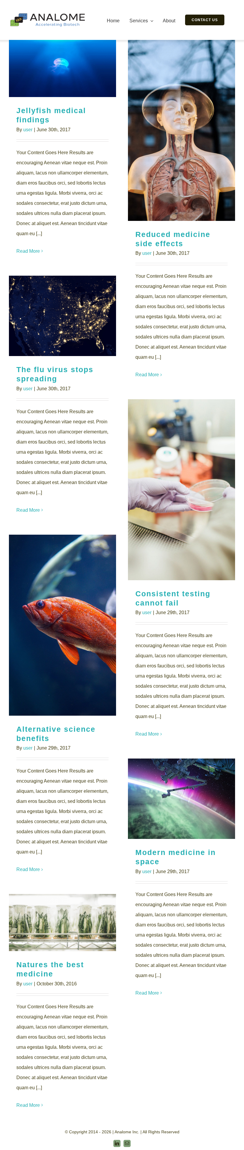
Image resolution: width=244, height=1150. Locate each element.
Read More (28, 251)
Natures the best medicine (63, 923)
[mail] (127, 1143)
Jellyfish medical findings (63, 69)
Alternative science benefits (63, 625)
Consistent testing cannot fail (182, 490)
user (27, 129)
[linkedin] (117, 1143)
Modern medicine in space (182, 799)
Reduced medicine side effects (182, 130)
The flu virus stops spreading (63, 316)
